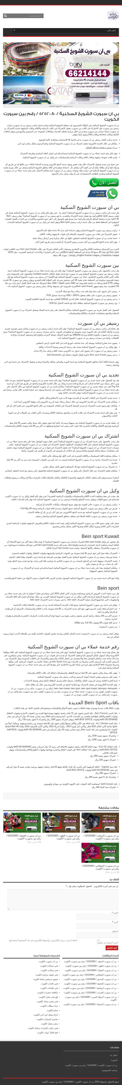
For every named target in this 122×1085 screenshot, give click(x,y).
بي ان (102, 504)
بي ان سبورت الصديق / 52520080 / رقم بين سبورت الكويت (90, 979)
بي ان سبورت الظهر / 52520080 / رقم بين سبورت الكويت (63, 837)
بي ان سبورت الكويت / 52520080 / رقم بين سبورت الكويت (91, 1065)
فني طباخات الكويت (49, 988)
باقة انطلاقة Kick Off (108, 747)
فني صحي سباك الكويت (47, 1001)
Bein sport (25, 249)
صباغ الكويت (52, 1010)
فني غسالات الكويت (49, 966)
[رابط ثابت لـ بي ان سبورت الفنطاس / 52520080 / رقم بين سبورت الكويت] (100, 862)
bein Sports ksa (59, 661)
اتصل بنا (113, 1055)
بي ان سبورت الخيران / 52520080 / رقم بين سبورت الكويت (90, 992)
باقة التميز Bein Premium (106, 713)
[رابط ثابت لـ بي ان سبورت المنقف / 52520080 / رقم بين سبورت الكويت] (100, 832)
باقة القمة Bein (88, 729)
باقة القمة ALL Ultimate (106, 723)
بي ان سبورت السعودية (91, 633)
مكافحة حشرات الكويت (47, 992)
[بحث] (5, 15)
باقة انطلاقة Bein (84, 750)
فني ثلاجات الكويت (49, 983)
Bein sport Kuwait (98, 355)
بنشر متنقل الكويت (49, 1023)
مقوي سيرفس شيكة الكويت (45, 979)
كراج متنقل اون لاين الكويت (46, 1015)
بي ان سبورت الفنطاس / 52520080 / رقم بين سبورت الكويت (100, 867)
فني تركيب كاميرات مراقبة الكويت (43, 1028)
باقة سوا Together (109, 767)
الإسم (115, 913)
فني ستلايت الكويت (49, 970)
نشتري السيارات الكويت (47, 1019)
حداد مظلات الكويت (49, 1006)
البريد (115, 922)
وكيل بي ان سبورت (36, 213)
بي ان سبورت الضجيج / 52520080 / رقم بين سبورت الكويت (90, 983)
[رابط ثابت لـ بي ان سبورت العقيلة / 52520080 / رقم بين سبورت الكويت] (22, 832)
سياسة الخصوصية (109, 1070)
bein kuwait (63, 548)
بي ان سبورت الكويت (14, 496)
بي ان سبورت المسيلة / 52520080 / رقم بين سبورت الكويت (90, 1004)
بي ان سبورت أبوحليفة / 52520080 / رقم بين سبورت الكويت (90, 988)
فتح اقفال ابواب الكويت (47, 1032)
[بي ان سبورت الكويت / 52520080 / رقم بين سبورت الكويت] (113, 18)
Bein (112, 252)
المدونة (114, 1060)
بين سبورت (96, 516)
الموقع (115, 931)
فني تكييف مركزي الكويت (46, 975)
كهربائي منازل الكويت (48, 997)
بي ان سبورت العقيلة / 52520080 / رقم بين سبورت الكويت (23, 837)
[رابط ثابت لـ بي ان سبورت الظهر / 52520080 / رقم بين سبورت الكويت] (61, 832)
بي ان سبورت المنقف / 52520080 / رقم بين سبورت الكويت (101, 837)
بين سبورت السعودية (108, 627)
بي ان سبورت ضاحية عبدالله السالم (101, 147)
